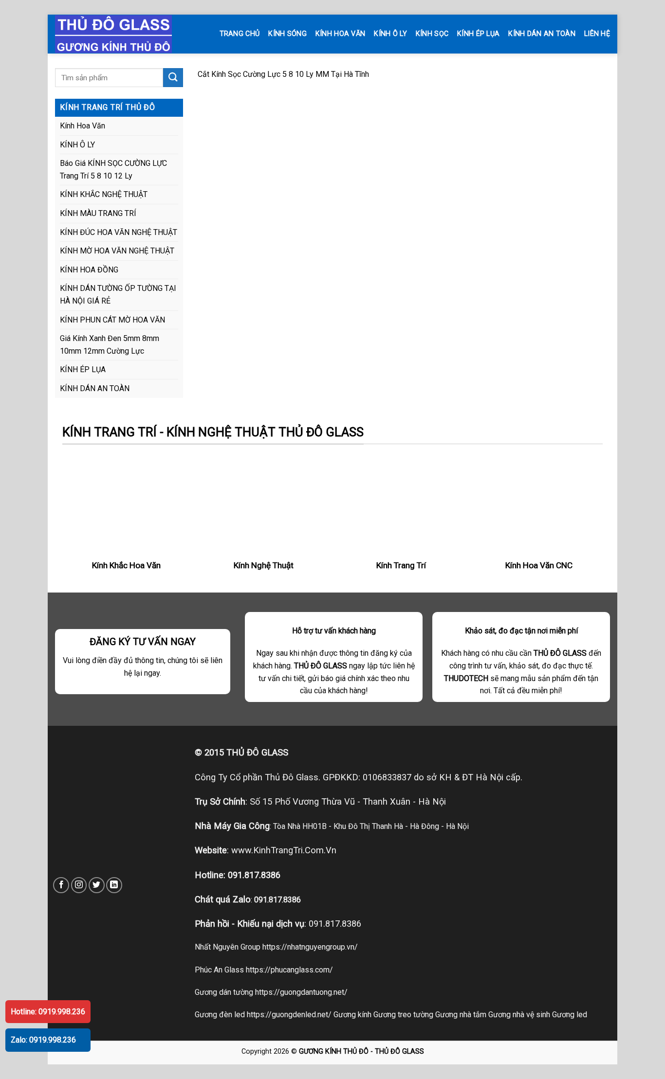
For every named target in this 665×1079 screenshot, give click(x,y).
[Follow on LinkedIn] (114, 885)
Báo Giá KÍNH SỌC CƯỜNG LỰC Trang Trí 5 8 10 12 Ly (113, 169)
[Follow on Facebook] (61, 885)
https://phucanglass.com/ (289, 969)
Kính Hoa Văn (82, 125)
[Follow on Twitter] (97, 885)
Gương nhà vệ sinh (519, 1014)
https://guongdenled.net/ (289, 1014)
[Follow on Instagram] (79, 885)
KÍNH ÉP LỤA (478, 34)
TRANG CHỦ (240, 34)
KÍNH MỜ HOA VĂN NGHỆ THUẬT (117, 250)
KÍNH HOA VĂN (340, 34)
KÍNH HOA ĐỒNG (89, 269)
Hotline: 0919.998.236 (48, 1011)
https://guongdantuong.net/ (301, 992)
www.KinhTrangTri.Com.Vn (283, 850)
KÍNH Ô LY (390, 34)
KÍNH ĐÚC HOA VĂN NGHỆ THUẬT (118, 232)
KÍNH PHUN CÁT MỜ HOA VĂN (112, 319)
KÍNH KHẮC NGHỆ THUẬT (104, 194)
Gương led (569, 1014)
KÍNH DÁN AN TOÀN (541, 34)
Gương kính (352, 1014)
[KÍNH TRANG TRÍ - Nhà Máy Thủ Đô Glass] (123, 34)
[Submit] (173, 77)
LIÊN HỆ (597, 34)
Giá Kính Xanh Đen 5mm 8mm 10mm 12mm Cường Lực (109, 345)
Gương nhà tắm (460, 1014)
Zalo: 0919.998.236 (43, 1039)
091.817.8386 (254, 875)
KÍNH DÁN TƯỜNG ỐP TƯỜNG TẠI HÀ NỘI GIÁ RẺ (118, 295)
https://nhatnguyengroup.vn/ (310, 947)
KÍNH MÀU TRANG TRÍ (98, 213)
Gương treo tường (403, 1014)
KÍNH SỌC (432, 34)
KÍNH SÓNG (287, 34)
